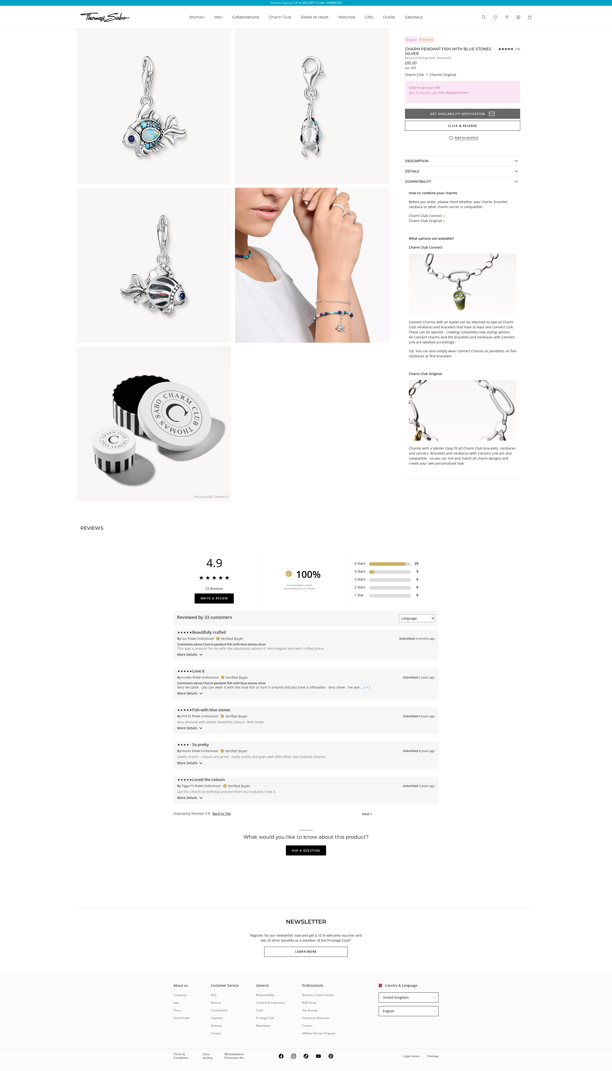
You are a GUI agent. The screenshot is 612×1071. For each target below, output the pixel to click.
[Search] (484, 17)
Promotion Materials (315, 1018)
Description (416, 161)
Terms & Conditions (181, 1056)
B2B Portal (309, 1003)
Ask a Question (306, 851)
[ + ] (367, 687)
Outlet (389, 17)
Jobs (176, 1003)
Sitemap (432, 1056)
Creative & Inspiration (270, 1003)
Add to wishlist (466, 138)
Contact (216, 1033)
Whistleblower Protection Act (234, 1056)
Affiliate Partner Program (319, 1033)
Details (412, 171)
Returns (216, 1003)
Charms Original (443, 74)
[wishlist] (495, 17)
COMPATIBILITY (418, 181)
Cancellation (219, 1010)
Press (177, 1010)
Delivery (216, 1026)
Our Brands (309, 1010)
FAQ (213, 995)
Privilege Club (265, 1018)
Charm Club (280, 17)
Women (196, 17)
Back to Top (222, 813)
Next (367, 814)
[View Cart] (530, 17)
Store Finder (182, 1018)
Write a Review (214, 598)
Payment (217, 1018)
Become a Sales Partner (318, 995)
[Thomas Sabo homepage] (104, 17)
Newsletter (263, 1026)
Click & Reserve (462, 126)
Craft (259, 1010)
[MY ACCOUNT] (518, 17)
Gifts (369, 17)
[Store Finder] (507, 17)
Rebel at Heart (315, 17)
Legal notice (411, 1056)
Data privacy (208, 1056)
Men (218, 17)
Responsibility (265, 995)
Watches (346, 17)
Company (180, 995)
